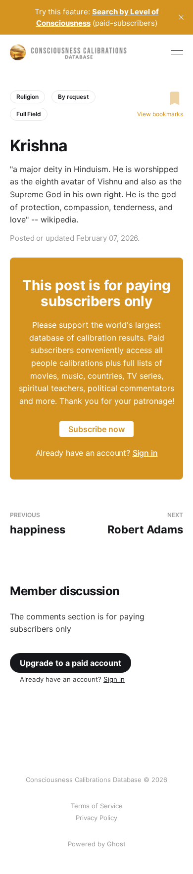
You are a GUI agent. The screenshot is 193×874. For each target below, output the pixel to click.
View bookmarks (160, 114)
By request (73, 96)
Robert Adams (145, 523)
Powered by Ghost (97, 844)
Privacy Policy (96, 818)
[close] (181, 17)
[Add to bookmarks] (160, 98)
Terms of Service (97, 806)
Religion (27, 96)
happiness (37, 523)
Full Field (28, 114)
